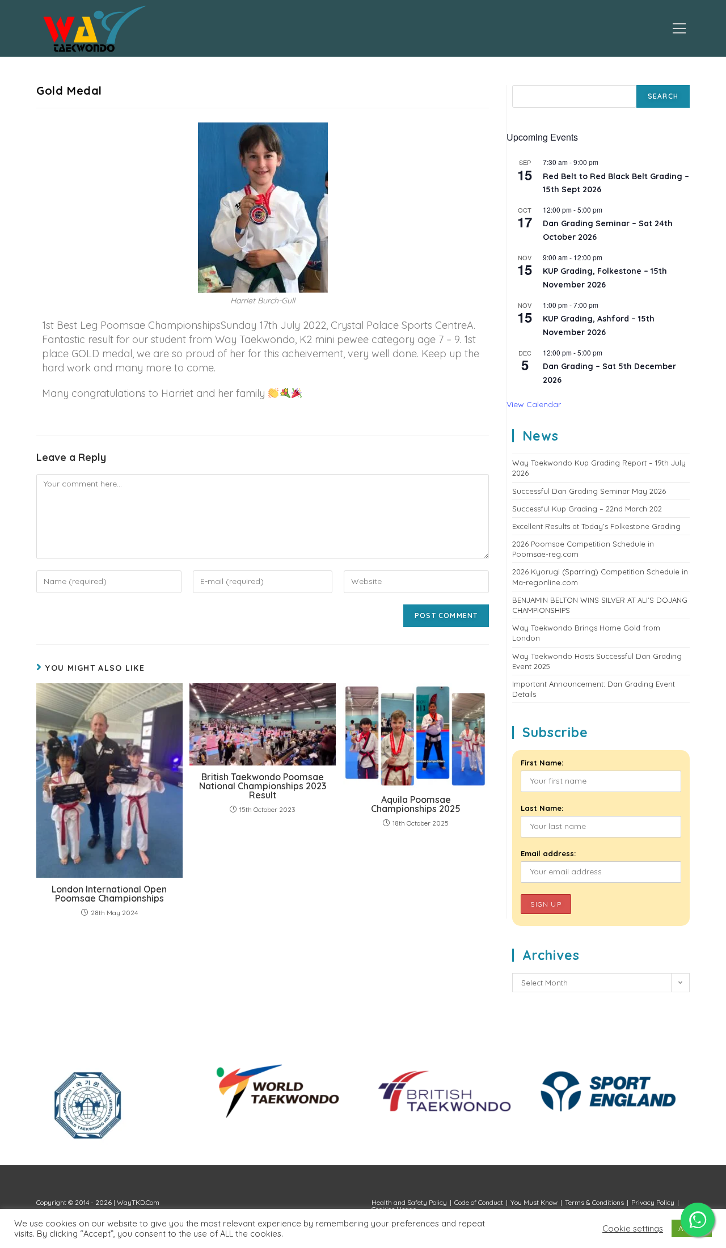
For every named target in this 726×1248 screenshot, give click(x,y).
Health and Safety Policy (409, 1202)
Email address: (548, 853)
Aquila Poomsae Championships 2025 (416, 804)
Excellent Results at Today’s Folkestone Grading (596, 526)
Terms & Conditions (594, 1202)
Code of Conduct (478, 1202)
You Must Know (534, 1202)
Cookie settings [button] (632, 1229)
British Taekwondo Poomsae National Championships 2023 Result (262, 785)
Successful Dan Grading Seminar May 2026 (589, 491)
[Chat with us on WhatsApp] (698, 1220)
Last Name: (542, 808)
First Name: (542, 762)
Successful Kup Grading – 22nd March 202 (587, 508)
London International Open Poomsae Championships (109, 894)
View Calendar (533, 404)
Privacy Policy (652, 1202)
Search (663, 96)
